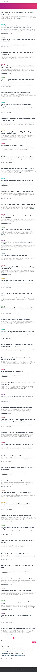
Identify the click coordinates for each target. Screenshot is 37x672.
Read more (19, 18)
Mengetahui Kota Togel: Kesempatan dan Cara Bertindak (17, 432)
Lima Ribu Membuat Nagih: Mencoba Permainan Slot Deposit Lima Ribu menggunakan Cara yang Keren (18, 649)
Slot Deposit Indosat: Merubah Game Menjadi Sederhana (17, 168)
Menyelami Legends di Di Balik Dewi (12, 371)
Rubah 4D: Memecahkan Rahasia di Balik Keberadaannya (18, 204)
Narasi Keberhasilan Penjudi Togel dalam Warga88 (16, 590)
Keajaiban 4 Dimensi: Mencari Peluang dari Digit (15, 92)
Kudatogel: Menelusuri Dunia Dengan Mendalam (15, 319)
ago (10, 33)
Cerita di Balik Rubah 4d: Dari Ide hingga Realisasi (16, 492)
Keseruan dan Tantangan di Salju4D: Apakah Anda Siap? (17, 481)
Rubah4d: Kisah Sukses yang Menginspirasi (14, 255)
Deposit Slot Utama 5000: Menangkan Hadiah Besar (16, 515)
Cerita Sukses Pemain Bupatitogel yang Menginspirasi (17, 180)
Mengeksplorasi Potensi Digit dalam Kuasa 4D (14, 554)
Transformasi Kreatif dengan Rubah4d (12, 145)
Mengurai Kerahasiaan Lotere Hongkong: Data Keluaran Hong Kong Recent (13, 655)
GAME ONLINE (3, 24)
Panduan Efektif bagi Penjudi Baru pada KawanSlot (16, 579)
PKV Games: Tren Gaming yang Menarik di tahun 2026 (17, 308)
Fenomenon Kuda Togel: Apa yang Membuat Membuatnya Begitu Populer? (13, 651)
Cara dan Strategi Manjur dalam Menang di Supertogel (17, 396)
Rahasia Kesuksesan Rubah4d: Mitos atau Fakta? (15, 504)
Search (2, 640)
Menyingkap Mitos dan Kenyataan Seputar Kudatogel (17, 229)
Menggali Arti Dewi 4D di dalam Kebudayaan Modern (17, 407)
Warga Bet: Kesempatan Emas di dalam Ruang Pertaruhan (18, 628)
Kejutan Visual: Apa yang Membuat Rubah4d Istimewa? (17, 191)
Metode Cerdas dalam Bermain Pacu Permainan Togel (17, 444)
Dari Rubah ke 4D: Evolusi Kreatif (11, 456)
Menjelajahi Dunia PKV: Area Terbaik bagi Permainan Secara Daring (12, 653)
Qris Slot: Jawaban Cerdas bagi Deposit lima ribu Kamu (17, 157)
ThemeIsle (21, 669)
